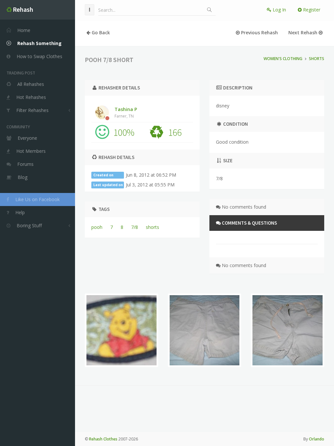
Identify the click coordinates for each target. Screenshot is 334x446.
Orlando (316, 439)
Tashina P (125, 112)
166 (175, 132)
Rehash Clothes (103, 439)
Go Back (100, 32)
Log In (278, 10)
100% (123, 132)
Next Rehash (303, 32)
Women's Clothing (283, 58)
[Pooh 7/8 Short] (121, 330)
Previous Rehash (259, 32)
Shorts (316, 58)
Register (311, 10)
